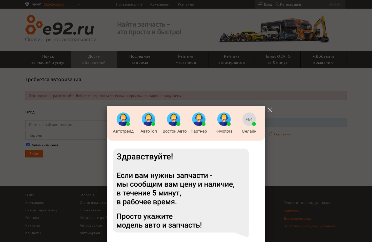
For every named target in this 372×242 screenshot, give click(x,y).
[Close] (269, 109)
